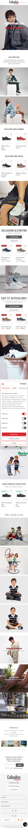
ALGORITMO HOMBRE (14, 237)
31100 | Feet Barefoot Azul (21, 503)
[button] (2, 2)
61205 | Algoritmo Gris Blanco (20, 258)
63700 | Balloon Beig (6, 327)
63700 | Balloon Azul (21, 327)
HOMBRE (11, 32)
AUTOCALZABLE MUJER (14, 310)
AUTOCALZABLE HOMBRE (14, 306)
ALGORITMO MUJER (14, 241)
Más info (14, 285)
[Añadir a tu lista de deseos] (11, 134)
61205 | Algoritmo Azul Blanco (5, 258)
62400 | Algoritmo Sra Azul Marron (6, 174)
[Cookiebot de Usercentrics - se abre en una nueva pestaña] (20, 384)
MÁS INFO (14, 210)
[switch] (24, 418)
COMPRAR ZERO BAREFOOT (14, 366)
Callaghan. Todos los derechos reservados (15, 826)
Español (21, 820)
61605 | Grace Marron (21, 173)
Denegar (14, 443)
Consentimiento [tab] (6, 388)
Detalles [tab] (14, 388)
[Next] (24, 743)
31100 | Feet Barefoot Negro (6, 503)
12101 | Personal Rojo (21, 146)
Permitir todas (14, 434)
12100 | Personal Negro (5, 147)
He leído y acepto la (14, 768)
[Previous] (3, 743)
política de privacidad (18, 768)
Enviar (20, 765)
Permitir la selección (14, 438)
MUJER (17, 32)
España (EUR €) (6, 820)
